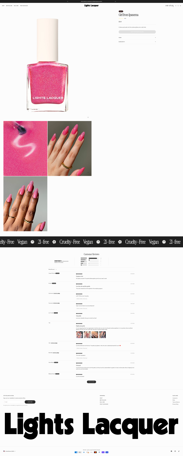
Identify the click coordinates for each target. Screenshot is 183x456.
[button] (84, 258)
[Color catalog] (169, 6)
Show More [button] (91, 381)
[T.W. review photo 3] (94, 334)
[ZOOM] (88, 117)
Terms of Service (176, 402)
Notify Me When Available (137, 31)
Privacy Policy (175, 404)
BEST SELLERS (9, 5)
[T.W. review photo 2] (87, 334)
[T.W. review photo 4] (102, 334)
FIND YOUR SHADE (104, 404)
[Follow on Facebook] (171, 451)
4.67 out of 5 (65, 261)
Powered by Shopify (96, 449)
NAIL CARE (102, 402)
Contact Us (175, 398)
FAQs (174, 400)
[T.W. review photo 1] (79, 334)
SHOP (101, 398)
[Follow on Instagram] (175, 451)
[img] (79, 274)
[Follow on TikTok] (179, 451)
